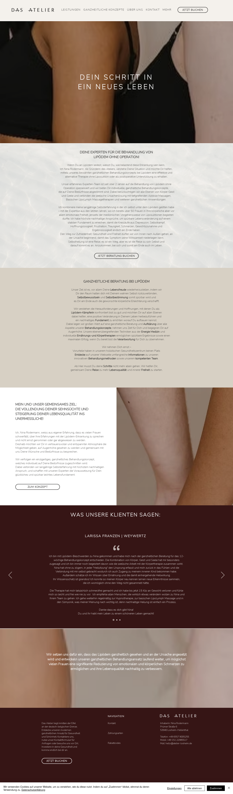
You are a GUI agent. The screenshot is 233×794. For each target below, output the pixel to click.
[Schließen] (229, 788)
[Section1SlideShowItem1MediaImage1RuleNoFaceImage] (116, 620)
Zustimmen (216, 788)
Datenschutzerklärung (33, 789)
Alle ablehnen (194, 788)
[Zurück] (10, 575)
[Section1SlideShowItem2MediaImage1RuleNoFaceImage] (119, 619)
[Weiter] (222, 575)
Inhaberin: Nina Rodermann (174, 723)
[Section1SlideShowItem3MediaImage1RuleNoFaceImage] (113, 619)
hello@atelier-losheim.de (179, 743)
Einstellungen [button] (174, 788)
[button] (71, 10)
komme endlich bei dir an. (55, 750)
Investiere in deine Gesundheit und (59, 746)
